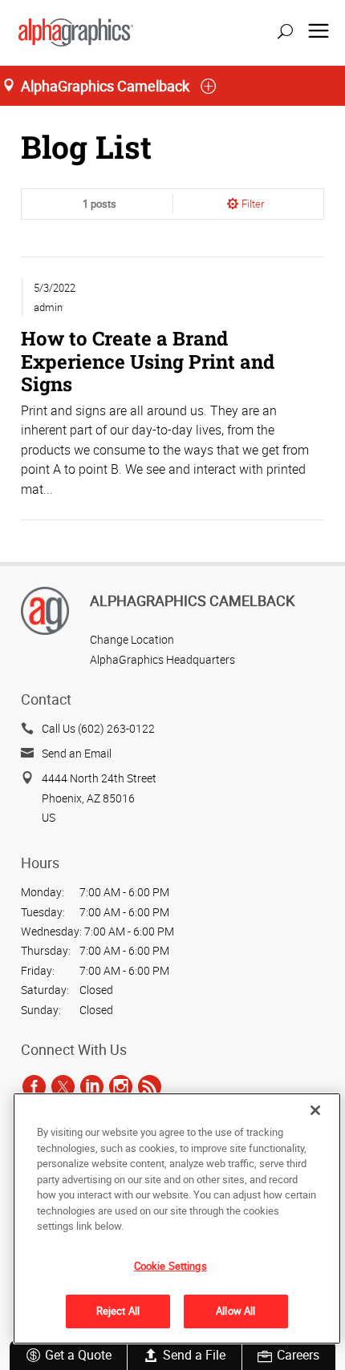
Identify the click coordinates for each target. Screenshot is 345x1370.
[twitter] (63, 1086)
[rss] (149, 1086)
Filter (253, 203)
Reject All (118, 1310)
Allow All (235, 1310)
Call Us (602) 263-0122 (98, 728)
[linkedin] (92, 1086)
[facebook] (34, 1086)
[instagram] (121, 1086)
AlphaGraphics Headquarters (162, 659)
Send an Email (77, 753)
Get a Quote (78, 1355)
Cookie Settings (170, 1266)
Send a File (194, 1355)
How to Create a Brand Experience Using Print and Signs (147, 360)
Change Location (132, 639)
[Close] (315, 1110)
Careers (298, 1355)
